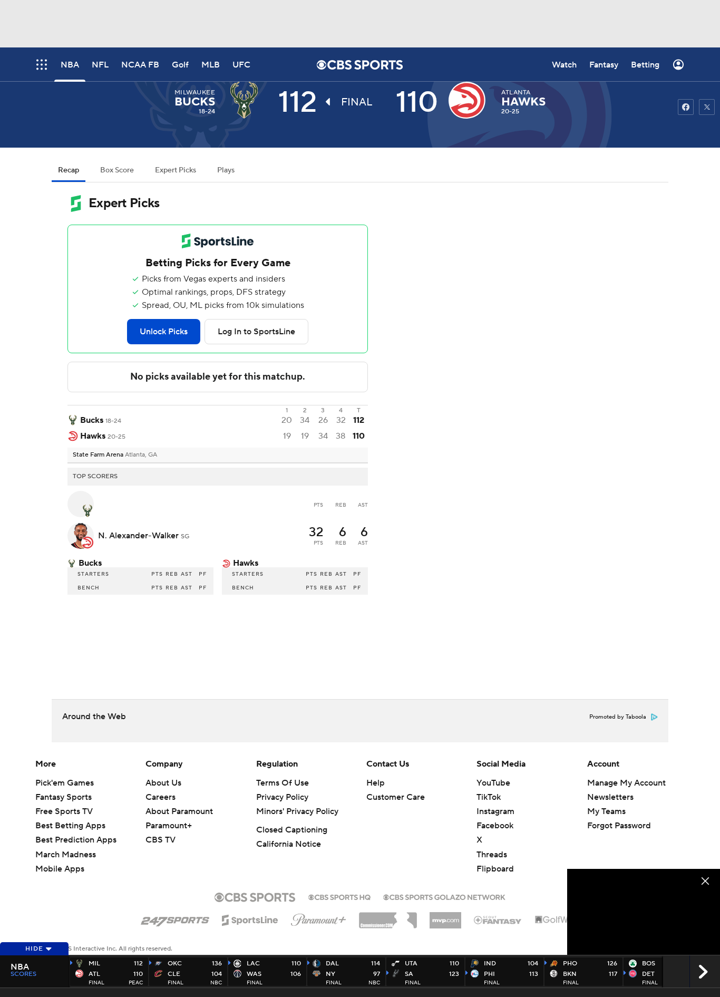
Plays (226, 170)
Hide (34, 949)
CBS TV (160, 840)
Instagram (495, 811)
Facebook (494, 825)
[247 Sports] (175, 918)
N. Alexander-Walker (139, 535)
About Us (163, 783)
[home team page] (470, 100)
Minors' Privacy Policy (297, 811)
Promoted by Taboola (617, 717)
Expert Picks (175, 170)
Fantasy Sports (63, 797)
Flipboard (495, 869)
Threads (491, 854)
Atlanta (515, 92)
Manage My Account (626, 783)
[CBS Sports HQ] (339, 896)
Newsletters (610, 797)
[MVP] (445, 916)
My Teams (606, 811)
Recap (68, 170)
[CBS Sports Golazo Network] (444, 896)
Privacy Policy (282, 797)
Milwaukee (194, 92)
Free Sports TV (64, 811)
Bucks (194, 101)
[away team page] (247, 100)
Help (375, 783)
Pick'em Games (64, 783)
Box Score (117, 170)
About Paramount (179, 811)
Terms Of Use (282, 783)
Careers (160, 797)
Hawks (523, 101)
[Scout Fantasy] (498, 919)
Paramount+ (168, 825)
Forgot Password (619, 825)
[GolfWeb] (557, 920)
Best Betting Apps (70, 825)
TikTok (488, 797)
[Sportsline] (250, 918)
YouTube (493, 783)
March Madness (65, 854)
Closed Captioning (291, 830)
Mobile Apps (59, 869)
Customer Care (395, 797)
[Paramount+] (318, 918)
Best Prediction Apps (75, 840)
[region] (643, 912)
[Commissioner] (388, 916)
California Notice (288, 844)
